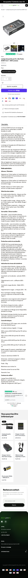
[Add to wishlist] (2, 82)
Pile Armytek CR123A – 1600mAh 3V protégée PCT (7, 476)
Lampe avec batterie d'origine (9, 71)
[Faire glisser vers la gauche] (10, 43)
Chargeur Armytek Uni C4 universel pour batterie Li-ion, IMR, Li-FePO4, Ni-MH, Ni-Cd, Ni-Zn (20, 434)
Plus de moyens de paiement (14, 94)
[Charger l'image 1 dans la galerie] (7, 48)
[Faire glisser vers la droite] (17, 43)
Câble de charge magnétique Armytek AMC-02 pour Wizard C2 (20, 455)
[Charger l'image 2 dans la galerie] (14, 48)
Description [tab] (4, 124)
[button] (2, 5)
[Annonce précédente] (1, 1)
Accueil (2, 9)
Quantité (3, 75)
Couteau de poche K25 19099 (6, 434)
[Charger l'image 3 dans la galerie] (21, 48)
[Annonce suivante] (26, 1)
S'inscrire (14, 505)
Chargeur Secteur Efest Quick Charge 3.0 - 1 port (6, 455)
